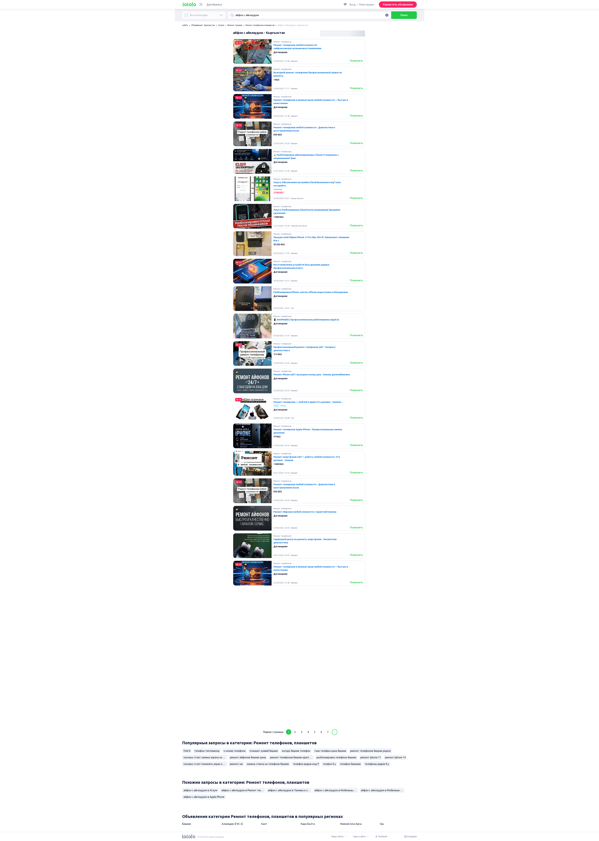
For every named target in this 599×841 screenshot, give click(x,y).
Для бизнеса (214, 4)
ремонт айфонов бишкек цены (248, 757)
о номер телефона (235, 750)
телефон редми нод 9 (306, 764)
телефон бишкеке (350, 764)
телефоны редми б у (377, 764)
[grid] (299, 382)
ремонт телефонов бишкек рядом (370, 750)
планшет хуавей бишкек (264, 750)
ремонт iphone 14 (395, 757)
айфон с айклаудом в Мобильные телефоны (382, 790)
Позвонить (356, 60)
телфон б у (329, 764)
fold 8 (187, 750)
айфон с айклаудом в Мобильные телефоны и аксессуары (336, 790)
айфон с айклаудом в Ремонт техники (243, 790)
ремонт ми (236, 764)
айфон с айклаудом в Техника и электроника (290, 790)
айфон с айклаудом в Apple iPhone (203, 796)
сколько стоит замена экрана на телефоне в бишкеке (205, 757)
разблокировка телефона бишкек (336, 757)
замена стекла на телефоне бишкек (268, 764)
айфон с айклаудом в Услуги (200, 790)
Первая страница (273, 732)
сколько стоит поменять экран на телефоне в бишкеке (205, 764)
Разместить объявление (398, 4)
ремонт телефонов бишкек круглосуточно (292, 757)
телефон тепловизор (206, 750)
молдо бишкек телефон (296, 750)
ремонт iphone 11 (370, 757)
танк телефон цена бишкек (330, 750)
